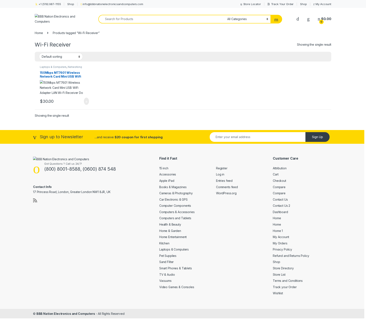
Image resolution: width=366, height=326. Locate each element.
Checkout (279, 180)
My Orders (280, 243)
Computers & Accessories (177, 212)
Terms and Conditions (288, 280)
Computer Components (175, 205)
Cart (275, 174)
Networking (75, 66)
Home (39, 33)
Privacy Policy (282, 249)
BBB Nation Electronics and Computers (65, 313)
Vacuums (165, 280)
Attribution (279, 168)
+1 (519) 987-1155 (50, 4)
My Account (323, 4)
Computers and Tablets (175, 218)
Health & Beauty (170, 224)
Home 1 (278, 231)
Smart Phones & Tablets (175, 268)
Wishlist (278, 293)
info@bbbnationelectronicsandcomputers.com (113, 4)
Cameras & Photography (176, 193)
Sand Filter (166, 262)
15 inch (163, 168)
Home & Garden (170, 231)
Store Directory (283, 268)
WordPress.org (226, 193)
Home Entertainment (173, 237)
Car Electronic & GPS (173, 199)
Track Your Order (282, 4)
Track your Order (285, 287)
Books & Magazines (173, 187)
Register (221, 168)
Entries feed (224, 180)
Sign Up (317, 137)
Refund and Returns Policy (291, 256)
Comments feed (227, 187)
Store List (279, 274)
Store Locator (252, 4)
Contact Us (280, 199)
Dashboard (280, 212)
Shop (70, 4)
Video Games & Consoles (176, 287)
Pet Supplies (167, 256)
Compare (279, 187)
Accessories (167, 174)
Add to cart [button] (86, 101)
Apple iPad (166, 180)
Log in (220, 174)
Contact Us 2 (281, 205)
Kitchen (164, 243)
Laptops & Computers (53, 66)
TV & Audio (167, 274)
